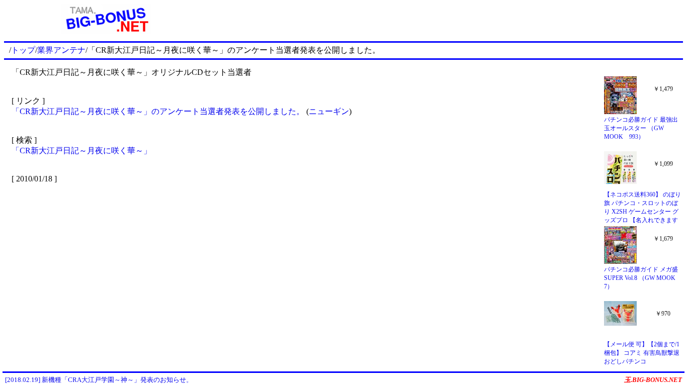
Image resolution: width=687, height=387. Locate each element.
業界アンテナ (61, 50)
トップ (23, 50)
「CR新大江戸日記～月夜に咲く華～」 (81, 150)
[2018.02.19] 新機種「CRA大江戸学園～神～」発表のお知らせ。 (99, 379)
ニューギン (329, 111)
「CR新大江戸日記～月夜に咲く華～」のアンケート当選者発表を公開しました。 (158, 111)
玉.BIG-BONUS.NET (653, 379)
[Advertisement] (445, 19)
